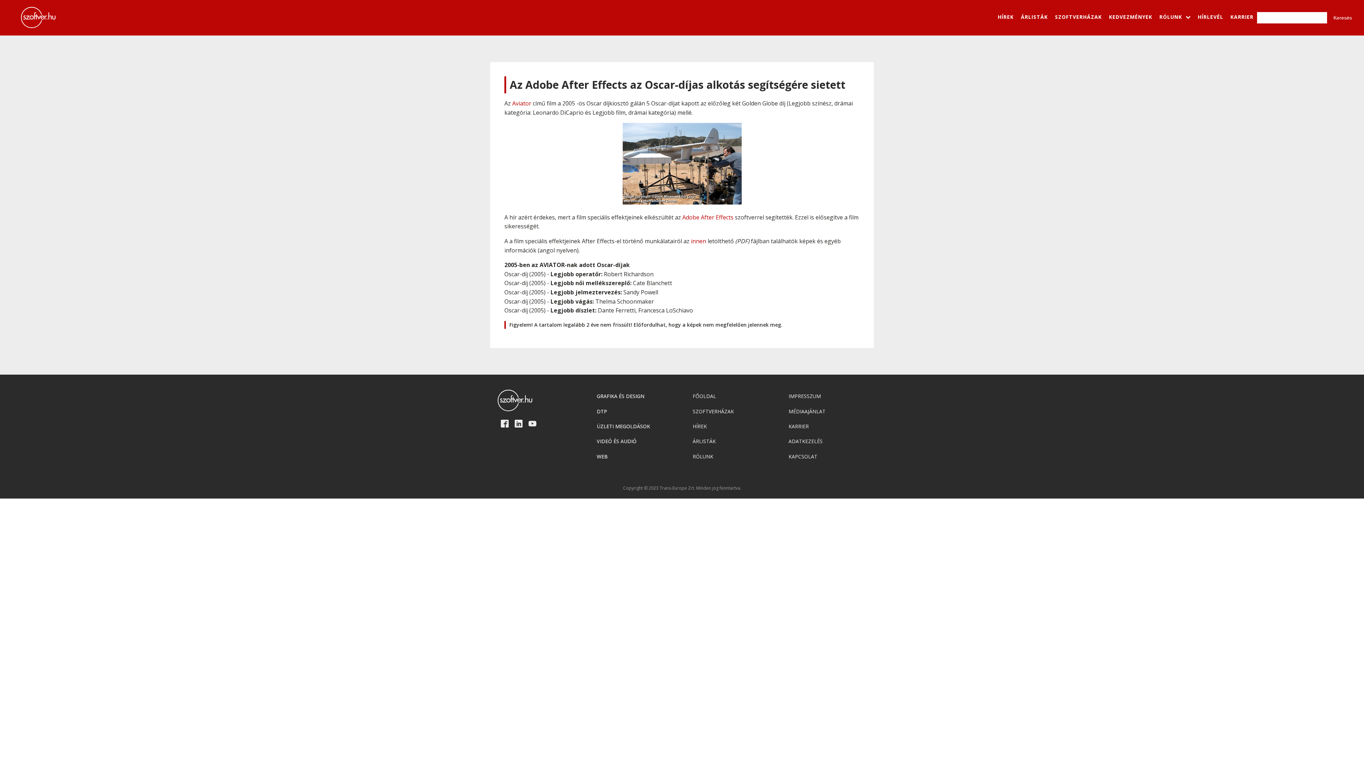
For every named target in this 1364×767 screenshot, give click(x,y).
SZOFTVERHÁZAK (1078, 16)
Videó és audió (617, 441)
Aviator (521, 103)
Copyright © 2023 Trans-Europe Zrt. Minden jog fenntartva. (682, 488)
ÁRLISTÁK (1034, 16)
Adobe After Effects (708, 217)
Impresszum (805, 396)
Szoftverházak (713, 411)
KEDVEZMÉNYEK (1130, 16)
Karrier (799, 426)
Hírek (700, 426)
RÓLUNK (1170, 16)
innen (698, 241)
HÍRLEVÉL (1210, 16)
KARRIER (1242, 16)
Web (602, 456)
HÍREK (1006, 16)
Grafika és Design (620, 396)
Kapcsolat (803, 456)
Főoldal (704, 396)
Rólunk (703, 456)
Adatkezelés (806, 441)
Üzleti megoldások (623, 426)
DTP (602, 411)
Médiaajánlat (807, 411)
